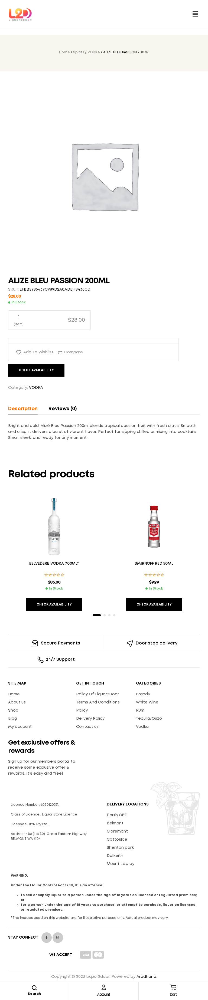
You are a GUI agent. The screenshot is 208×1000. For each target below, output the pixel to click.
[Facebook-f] (46, 937)
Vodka (142, 726)
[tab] (25, 409)
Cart (173, 994)
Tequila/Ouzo (149, 718)
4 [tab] (114, 615)
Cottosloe (117, 839)
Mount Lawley (120, 864)
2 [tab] (104, 615)
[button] (195, 14)
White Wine (147, 702)
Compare (73, 352)
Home (64, 52)
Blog (12, 718)
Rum (140, 710)
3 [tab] (109, 615)
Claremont (117, 831)
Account (103, 994)
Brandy (143, 694)
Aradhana (146, 976)
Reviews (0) (62, 409)
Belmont (115, 823)
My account (20, 726)
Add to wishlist (38, 352)
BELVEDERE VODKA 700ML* (54, 563)
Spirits (78, 52)
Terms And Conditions (98, 702)
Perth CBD (117, 815)
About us (17, 702)
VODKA (93, 52)
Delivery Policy (90, 718)
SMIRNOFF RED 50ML (154, 563)
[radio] (49, 320)
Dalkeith (115, 855)
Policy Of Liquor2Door (97, 694)
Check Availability (36, 370)
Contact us (87, 726)
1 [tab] (97, 615)
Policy (82, 710)
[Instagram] (58, 937)
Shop (13, 710)
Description (23, 409)
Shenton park (120, 847)
